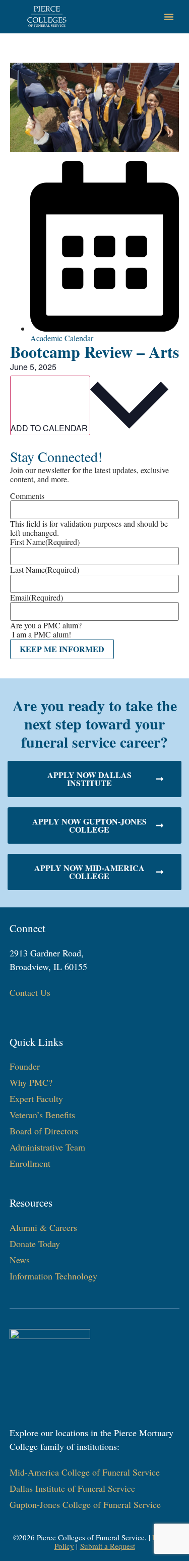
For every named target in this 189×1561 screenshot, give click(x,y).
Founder (25, 1066)
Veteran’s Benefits (42, 1115)
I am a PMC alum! (41, 634)
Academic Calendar (61, 338)
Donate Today (35, 1243)
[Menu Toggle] (169, 17)
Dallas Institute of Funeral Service (72, 1488)
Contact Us (30, 992)
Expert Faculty (36, 1098)
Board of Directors (44, 1131)
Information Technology (53, 1276)
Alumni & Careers (43, 1227)
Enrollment (30, 1163)
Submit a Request (107, 1546)
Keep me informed (62, 649)
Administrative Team (47, 1147)
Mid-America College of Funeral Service (85, 1472)
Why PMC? (31, 1082)
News (20, 1260)
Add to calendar (50, 428)
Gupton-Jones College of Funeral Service (85, 1504)
